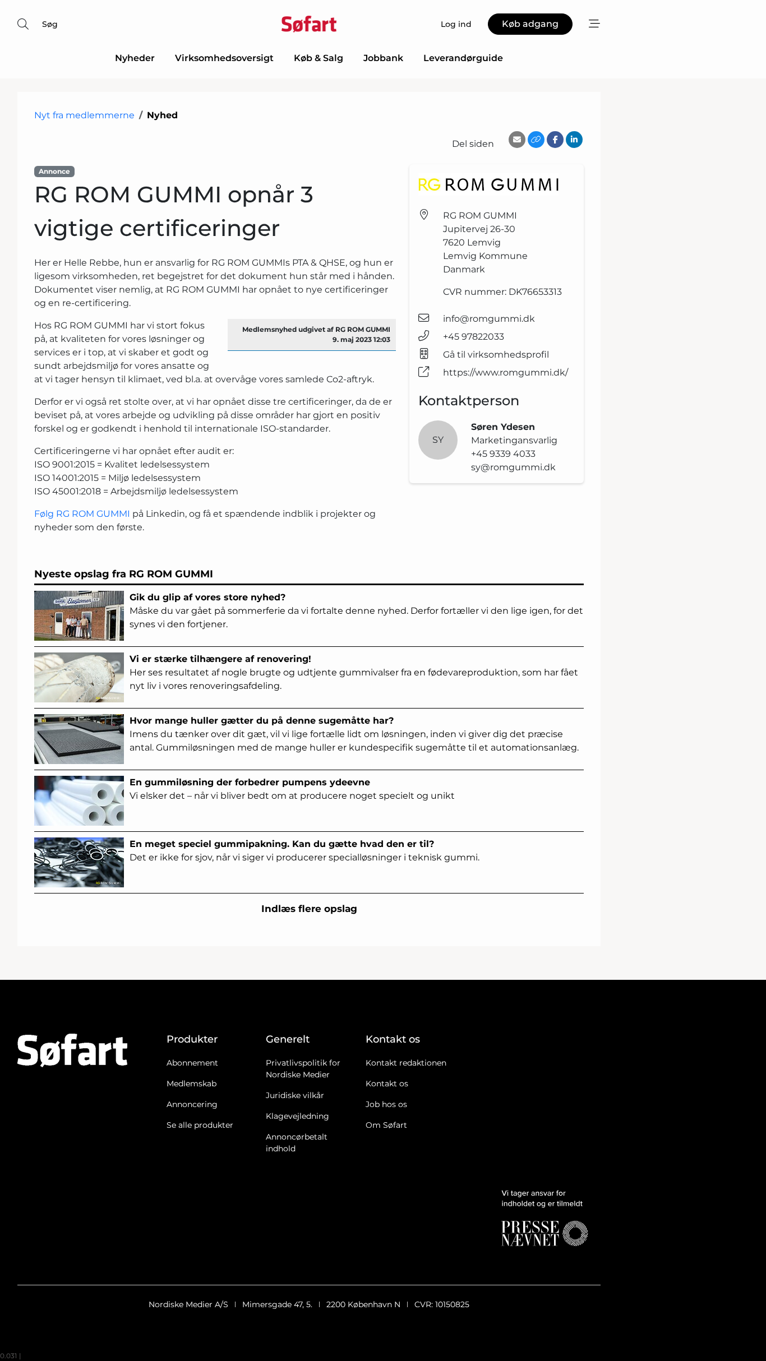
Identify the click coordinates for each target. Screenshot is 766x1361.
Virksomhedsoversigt (224, 58)
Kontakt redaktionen (406, 1063)
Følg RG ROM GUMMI (83, 513)
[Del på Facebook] (555, 139)
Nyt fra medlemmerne (84, 115)
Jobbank (383, 58)
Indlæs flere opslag (309, 908)
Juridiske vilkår (295, 1095)
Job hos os (386, 1104)
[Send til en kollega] (517, 139)
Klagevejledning (297, 1116)
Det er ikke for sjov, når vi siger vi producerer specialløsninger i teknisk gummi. (304, 851)
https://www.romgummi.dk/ (505, 372)
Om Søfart (386, 1125)
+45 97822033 (473, 336)
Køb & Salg (318, 58)
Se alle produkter (200, 1125)
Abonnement (192, 1063)
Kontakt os (387, 1083)
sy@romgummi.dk (513, 467)
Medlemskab (191, 1083)
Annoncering (192, 1104)
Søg (50, 24)
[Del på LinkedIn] (574, 139)
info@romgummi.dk (489, 318)
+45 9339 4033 (503, 453)
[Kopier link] (536, 139)
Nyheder (135, 58)
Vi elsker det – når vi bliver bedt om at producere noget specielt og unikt (292, 789)
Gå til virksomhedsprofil (496, 354)
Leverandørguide (463, 58)
